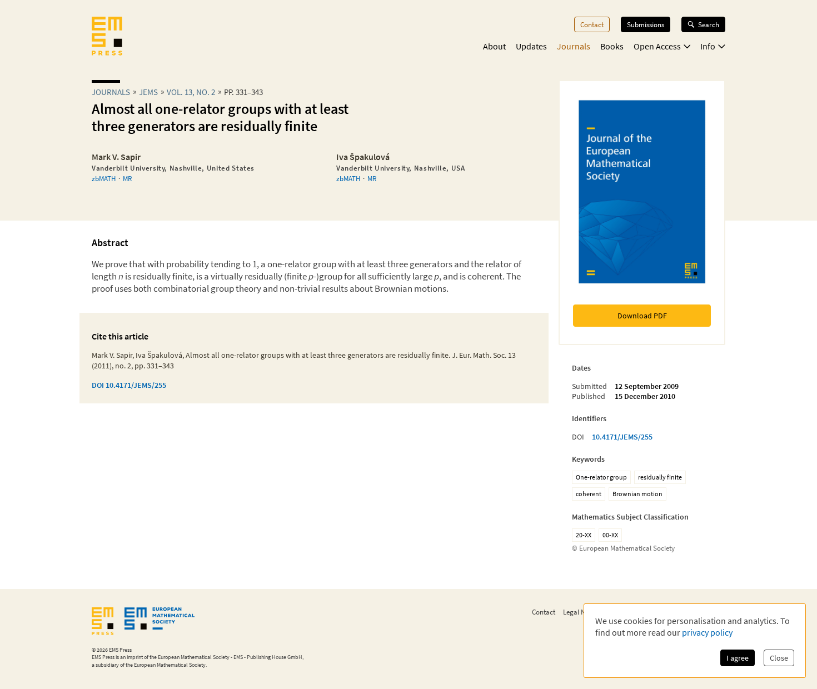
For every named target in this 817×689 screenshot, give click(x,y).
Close (779, 658)
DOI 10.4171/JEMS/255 (129, 385)
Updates (531, 46)
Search (708, 24)
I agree (737, 658)
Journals (573, 46)
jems (148, 92)
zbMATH (104, 178)
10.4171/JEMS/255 (622, 437)
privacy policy (707, 632)
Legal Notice (581, 611)
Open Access (657, 46)
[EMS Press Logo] (107, 37)
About (494, 46)
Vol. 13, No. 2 (191, 92)
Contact (592, 24)
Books (612, 46)
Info (707, 46)
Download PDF (642, 316)
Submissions (645, 24)
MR (127, 178)
